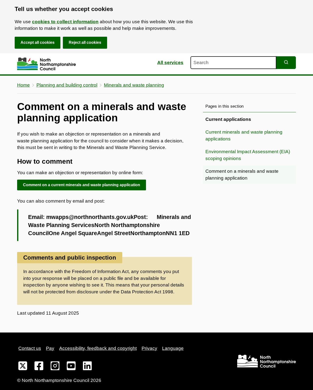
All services (170, 62)
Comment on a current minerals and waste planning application (81, 185)
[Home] (46, 64)
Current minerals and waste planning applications (243, 135)
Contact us (29, 348)
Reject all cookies (85, 42)
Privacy (149, 348)
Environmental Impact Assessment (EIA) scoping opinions (247, 155)
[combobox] (233, 62)
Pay (50, 348)
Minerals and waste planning (134, 85)
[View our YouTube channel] (71, 366)
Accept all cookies (38, 42)
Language (173, 348)
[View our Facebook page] (39, 366)
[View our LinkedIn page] (87, 366)
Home (23, 85)
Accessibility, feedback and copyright (98, 348)
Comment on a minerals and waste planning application (242, 175)
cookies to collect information (65, 21)
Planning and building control (66, 85)
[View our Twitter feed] (22, 366)
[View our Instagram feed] (55, 366)
